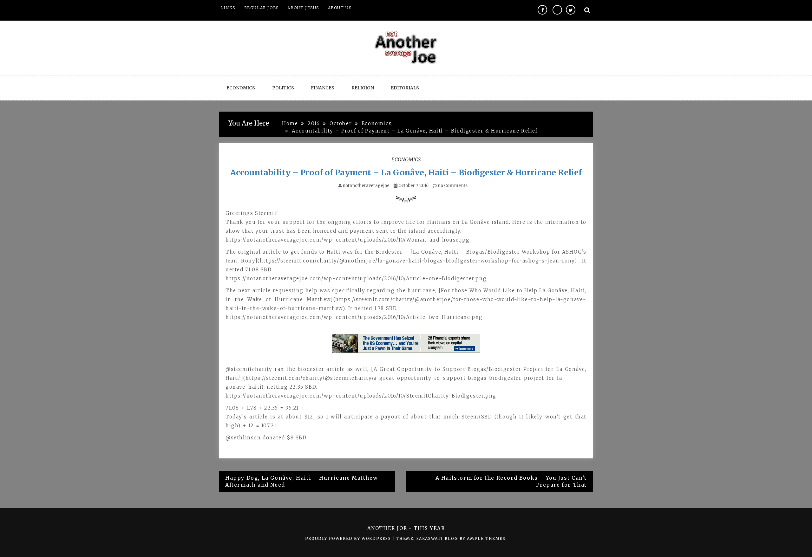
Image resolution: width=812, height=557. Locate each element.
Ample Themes (486, 538)
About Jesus (303, 7)
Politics (283, 88)
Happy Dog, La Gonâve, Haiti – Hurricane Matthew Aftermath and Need (301, 481)
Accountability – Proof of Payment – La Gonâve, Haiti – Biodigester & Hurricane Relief (406, 172)
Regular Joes (261, 7)
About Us (340, 7)
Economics (240, 88)
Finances (322, 88)
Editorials (405, 88)
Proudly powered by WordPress (348, 538)
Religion (362, 88)
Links (227, 7)
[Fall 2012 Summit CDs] (406, 343)
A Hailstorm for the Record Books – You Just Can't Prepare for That (511, 481)
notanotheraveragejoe (366, 185)
